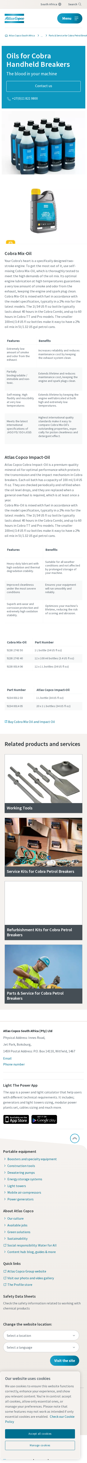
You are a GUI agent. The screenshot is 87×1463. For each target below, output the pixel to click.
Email (7, 1058)
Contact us (43, 85)
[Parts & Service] (41, 35)
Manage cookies (40, 1445)
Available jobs (17, 1225)
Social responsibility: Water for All (32, 1245)
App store (16, 1119)
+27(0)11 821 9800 (25, 98)
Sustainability (17, 1238)
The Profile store (19, 1284)
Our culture (15, 1218)
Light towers (16, 1186)
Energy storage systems (24, 1179)
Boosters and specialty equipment (32, 1159)
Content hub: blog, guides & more (31, 1252)
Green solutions (18, 1232)
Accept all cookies (40, 1434)
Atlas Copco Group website (26, 1271)
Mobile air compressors (24, 1192)
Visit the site (64, 1360)
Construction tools (21, 1166)
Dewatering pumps (21, 1172)
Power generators (20, 1199)
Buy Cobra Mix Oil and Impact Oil (31, 722)
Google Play (44, 1119)
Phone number (14, 1064)
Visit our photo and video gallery (30, 1278)
